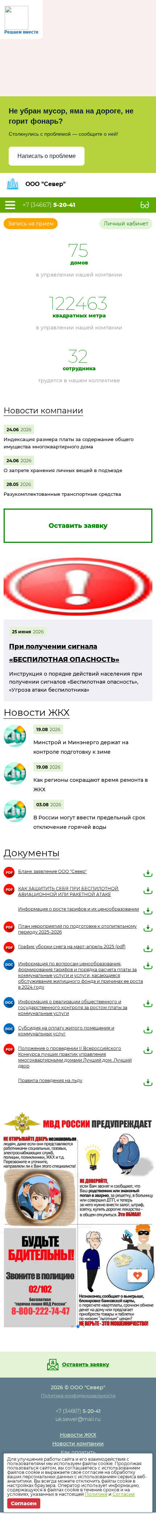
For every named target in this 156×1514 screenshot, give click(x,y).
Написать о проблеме (46, 156)
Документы (31, 853)
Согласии (123, 1494)
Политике (96, 1494)
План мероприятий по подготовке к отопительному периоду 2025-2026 (77, 929)
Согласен (24, 1503)
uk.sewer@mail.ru (78, 1308)
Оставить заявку (85, 1253)
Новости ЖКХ (37, 712)
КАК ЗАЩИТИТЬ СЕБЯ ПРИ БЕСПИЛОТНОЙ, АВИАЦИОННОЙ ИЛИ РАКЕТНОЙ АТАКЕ (68, 891)
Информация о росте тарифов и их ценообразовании (78, 909)
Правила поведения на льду (50, 1080)
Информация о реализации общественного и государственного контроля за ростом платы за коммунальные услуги (72, 1007)
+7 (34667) (48, 205)
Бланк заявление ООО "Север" (52, 871)
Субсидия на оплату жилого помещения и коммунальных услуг (66, 1030)
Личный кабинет (126, 223)
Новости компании (43, 411)
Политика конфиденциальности (78, 1284)
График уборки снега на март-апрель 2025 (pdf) (72, 946)
